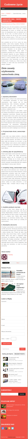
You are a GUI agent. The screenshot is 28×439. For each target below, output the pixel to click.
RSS (9, 428)
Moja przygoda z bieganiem (15, 363)
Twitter (12, 428)
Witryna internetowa (6, 331)
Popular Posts (7, 354)
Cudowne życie (13, 4)
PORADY (8, 13)
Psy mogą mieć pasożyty (13, 410)
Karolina (9, 24)
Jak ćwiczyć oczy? (13, 374)
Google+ (6, 428)
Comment (3, 301)
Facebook (2, 428)
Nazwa (3, 319)
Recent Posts (19, 354)
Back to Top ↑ (4, 437)
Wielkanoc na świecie (12, 415)
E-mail (3, 325)
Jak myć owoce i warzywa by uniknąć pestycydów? (16, 405)
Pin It (18, 262)
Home (2, 13)
